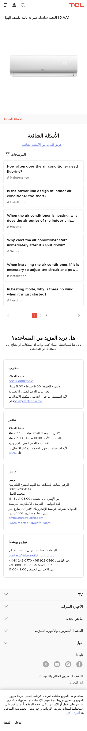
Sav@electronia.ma (28, 401)
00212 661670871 (21, 381)
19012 (12, 453)
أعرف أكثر (73, 713)
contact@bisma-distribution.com (33, 555)
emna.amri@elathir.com (26, 518)
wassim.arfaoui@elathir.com (29, 523)
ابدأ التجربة (76, 682)
